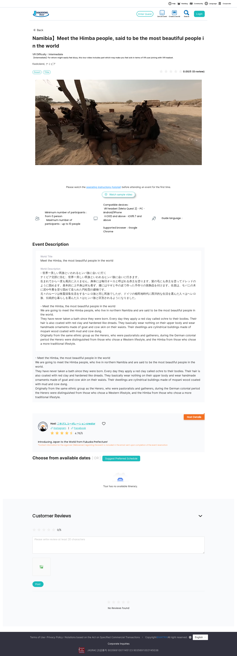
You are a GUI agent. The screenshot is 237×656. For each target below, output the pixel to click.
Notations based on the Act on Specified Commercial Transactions (102, 637)
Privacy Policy (55, 637)
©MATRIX (162, 637)
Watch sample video (120, 194)
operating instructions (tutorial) (103, 187)
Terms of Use (37, 637)
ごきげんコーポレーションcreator (76, 423)
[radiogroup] (43, 529)
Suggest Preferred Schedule (121, 458)
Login (199, 13)
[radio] (161, 71)
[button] (41, 567)
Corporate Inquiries (118, 643)
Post (38, 584)
